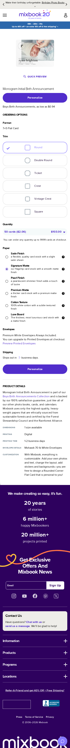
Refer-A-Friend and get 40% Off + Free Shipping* (35, 690)
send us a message (17, 626)
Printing (7, 434)
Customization (11, 454)
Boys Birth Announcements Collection (26, 396)
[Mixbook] (35, 15)
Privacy (50, 717)
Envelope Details (12, 447)
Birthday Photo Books (53, 2)
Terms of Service (34, 717)
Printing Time (10, 441)
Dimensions (9, 427)
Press (19, 717)
